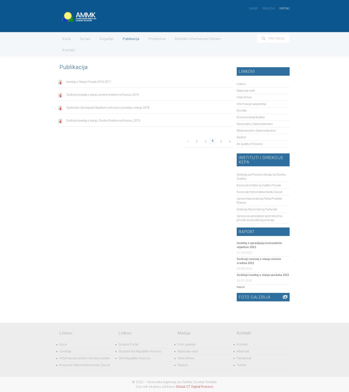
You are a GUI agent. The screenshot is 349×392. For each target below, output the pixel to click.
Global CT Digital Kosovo (194, 387)
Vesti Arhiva (244, 97)
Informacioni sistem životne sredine (84, 358)
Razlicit (241, 137)
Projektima (157, 39)
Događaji (106, 39)
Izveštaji (65, 351)
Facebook (244, 358)
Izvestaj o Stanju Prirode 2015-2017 (88, 81)
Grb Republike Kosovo (134, 358)
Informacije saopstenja (251, 104)
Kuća (66, 39)
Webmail (243, 351)
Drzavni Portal (128, 344)
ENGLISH (269, 8)
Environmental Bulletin (251, 117)
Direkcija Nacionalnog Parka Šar (257, 209)
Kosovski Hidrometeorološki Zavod (259, 192)
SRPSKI (284, 8)
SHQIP (253, 8)
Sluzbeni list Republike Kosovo (140, 351)
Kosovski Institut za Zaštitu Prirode (259, 185)
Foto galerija (186, 344)
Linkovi (241, 84)
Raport (241, 286)
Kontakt (68, 50)
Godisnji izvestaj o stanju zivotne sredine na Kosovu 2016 (102, 94)
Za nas (85, 39)
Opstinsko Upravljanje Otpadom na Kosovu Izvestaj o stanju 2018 (107, 107)
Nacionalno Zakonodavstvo (255, 124)
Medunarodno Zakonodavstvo (256, 130)
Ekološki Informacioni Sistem (198, 39)
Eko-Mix (242, 110)
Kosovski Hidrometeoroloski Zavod (84, 365)
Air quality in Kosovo (250, 144)
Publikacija (131, 39)
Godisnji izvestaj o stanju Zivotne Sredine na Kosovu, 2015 (103, 120)
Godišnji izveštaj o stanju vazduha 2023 (263, 275)
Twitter (241, 365)
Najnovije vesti (246, 90)
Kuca (63, 344)
